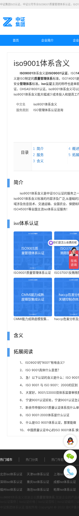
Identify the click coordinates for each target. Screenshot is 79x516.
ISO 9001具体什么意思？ (43, 370)
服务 (40, 155)
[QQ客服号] (70, 441)
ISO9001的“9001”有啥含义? (45, 362)
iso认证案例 (8, 501)
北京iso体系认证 (11, 474)
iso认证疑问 (65, 501)
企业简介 (47, 40)
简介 (40, 149)
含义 (40, 161)
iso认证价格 (27, 501)
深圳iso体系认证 (11, 482)
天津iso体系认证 (38, 474)
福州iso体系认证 (11, 489)
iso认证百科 (46, 501)
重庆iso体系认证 (38, 482)
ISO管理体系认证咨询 (48, 110)
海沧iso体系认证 (38, 489)
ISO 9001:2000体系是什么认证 (47, 415)
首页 (16, 40)
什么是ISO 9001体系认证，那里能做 (51, 422)
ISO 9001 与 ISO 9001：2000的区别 (52, 385)
